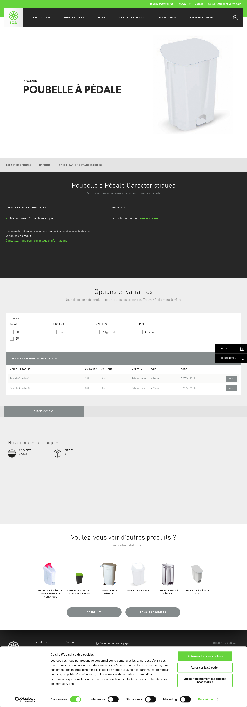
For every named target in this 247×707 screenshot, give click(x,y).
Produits (41, 642)
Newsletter (184, 4)
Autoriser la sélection (205, 667)
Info (231, 378)
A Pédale (150, 332)
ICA (13, 17)
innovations (149, 218)
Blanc (62, 332)
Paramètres (206, 699)
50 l (18, 332)
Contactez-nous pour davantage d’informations (36, 240)
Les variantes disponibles (34, 358)
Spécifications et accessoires (80, 165)
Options (45, 165)
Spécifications (43, 411)
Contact (199, 4)
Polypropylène (110, 332)
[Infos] (242, 349)
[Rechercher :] (236, 17)
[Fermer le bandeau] (241, 652)
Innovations (74, 17)
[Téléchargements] (242, 358)
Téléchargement (202, 17)
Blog (101, 17)
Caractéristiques (18, 165)
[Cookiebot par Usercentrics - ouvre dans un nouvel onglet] (25, 699)
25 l (18, 338)
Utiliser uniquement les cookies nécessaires (205, 680)
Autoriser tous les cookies (205, 656)
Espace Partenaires (161, 4)
